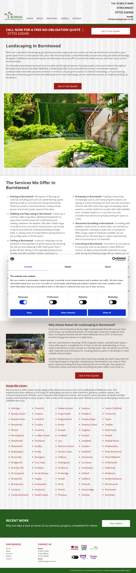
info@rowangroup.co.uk (120, 19)
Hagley (38, 478)
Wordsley (110, 494)
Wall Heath (110, 430)
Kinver (61, 424)
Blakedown (17, 446)
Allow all (107, 312)
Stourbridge (88, 489)
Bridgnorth (16, 462)
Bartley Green (18, 413)
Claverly (39, 413)
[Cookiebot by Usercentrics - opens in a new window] (114, 259)
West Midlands (112, 457)
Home (30, 18)
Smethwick (87, 467)
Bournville (16, 457)
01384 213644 (125, 3)
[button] (110, 31)
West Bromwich (113, 451)
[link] (52, 18)
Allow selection (68, 312)
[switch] (53, 302)
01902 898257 (125, 8)
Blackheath (17, 440)
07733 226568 (124, 12)
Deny (29, 312)
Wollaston (110, 473)
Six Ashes (86, 462)
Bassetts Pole (18, 419)
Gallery (65, 18)
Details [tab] (68, 266)
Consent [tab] (28, 266)
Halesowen (40, 484)
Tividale (109, 424)
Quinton (86, 408)
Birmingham (17, 435)
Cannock (15, 489)
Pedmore (63, 467)
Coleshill (39, 419)
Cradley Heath (42, 435)
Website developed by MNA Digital (117, 570)
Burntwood (17, 484)
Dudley (38, 446)
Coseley (39, 424)
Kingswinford (65, 419)
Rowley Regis (88, 419)
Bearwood (16, 424)
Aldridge (15, 408)
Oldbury (62, 457)
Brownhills (16, 478)
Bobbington (17, 451)
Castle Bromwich (20, 494)
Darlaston (40, 440)
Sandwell (86, 440)
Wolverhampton (113, 478)
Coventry (39, 430)
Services (51, 18)
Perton (61, 489)
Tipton (108, 419)
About (40, 18)
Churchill (39, 408)
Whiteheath (111, 462)
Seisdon (86, 446)
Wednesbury (111, 446)
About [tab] (108, 266)
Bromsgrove (17, 473)
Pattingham (64, 462)
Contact (77, 18)
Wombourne (111, 484)
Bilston (14, 430)
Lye (60, 440)
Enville (38, 451)
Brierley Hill (17, 467)
